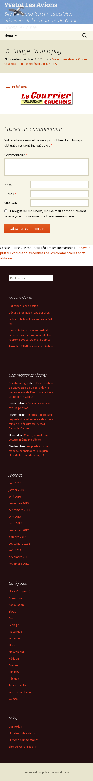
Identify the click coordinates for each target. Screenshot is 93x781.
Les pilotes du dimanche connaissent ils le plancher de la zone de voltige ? (29, 450)
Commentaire (15, 155)
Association (16, 605)
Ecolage (14, 625)
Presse (13, 665)
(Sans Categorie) (19, 591)
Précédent (15, 86)
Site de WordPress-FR (23, 747)
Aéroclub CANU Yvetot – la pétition (31, 346)
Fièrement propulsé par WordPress (46, 772)
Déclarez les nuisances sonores (29, 312)
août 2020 (15, 483)
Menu (8, 35)
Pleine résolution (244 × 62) (41, 64)
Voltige (13, 699)
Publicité (14, 672)
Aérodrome (16, 598)
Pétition (14, 658)
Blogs (12, 611)
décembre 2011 (19, 557)
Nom (9, 185)
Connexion (15, 726)
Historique (15, 632)
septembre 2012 (19, 543)
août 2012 (15, 550)
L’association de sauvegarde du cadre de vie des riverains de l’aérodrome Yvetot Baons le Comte (31, 334)
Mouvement (16, 652)
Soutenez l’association (23, 306)
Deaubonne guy (19, 383)
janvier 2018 (16, 490)
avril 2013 (15, 517)
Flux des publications (22, 733)
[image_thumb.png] (46, 98)
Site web (10, 203)
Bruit (12, 618)
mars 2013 (15, 523)
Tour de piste (17, 685)
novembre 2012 (19, 530)
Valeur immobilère (20, 692)
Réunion (14, 679)
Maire (12, 645)
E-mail (10, 194)
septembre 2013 (19, 510)
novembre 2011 (19, 564)
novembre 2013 (19, 503)
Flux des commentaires (24, 740)
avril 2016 (15, 496)
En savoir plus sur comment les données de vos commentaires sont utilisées (45, 253)
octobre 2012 (17, 537)
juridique (14, 638)
